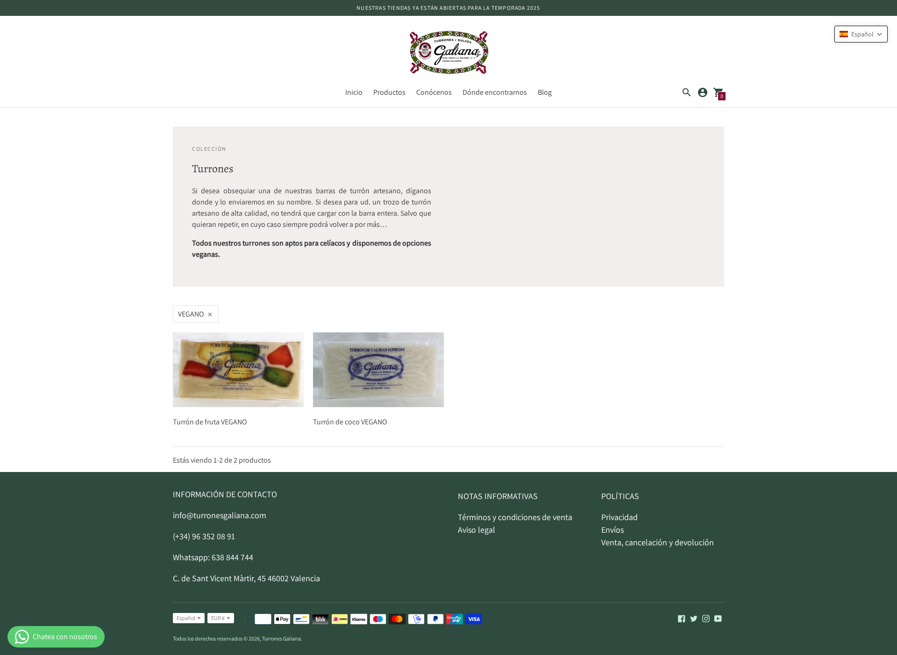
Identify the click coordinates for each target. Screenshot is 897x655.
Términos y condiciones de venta (515, 517)
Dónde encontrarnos (495, 92)
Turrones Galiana (281, 638)
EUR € (218, 617)
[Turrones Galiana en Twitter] (694, 618)
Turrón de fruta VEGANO (210, 422)
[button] (861, 34)
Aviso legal (476, 529)
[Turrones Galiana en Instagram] (706, 618)
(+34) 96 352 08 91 (204, 536)
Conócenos (434, 92)
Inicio (354, 92)
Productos (389, 92)
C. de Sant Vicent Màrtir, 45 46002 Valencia (246, 578)
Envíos (612, 529)
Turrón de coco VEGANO (350, 422)
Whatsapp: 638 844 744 (213, 557)
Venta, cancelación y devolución (657, 542)
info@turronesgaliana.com (219, 515)
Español (186, 617)
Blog (545, 92)
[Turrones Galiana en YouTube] (718, 618)
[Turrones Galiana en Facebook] (681, 618)
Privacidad (619, 517)
